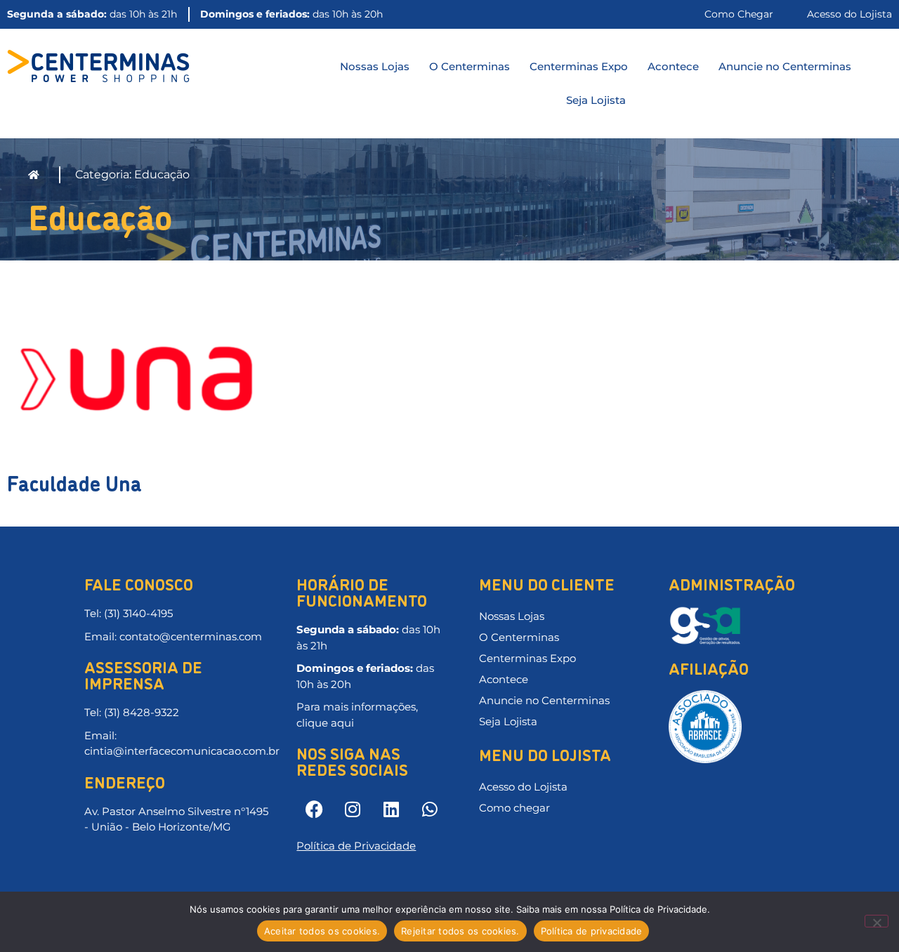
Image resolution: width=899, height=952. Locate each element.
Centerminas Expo (579, 66)
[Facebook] (314, 808)
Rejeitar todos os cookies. (460, 931)
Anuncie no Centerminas (784, 66)
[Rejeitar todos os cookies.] (876, 921)
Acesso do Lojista (523, 786)
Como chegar (514, 807)
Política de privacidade (592, 931)
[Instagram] (352, 808)
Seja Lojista (596, 100)
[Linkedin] (391, 808)
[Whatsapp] (429, 808)
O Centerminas (469, 66)
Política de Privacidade (356, 845)
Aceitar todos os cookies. (322, 931)
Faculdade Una (74, 482)
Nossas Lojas (374, 66)
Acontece (673, 66)
